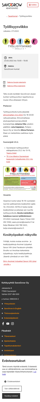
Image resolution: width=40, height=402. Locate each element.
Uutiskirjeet (9, 350)
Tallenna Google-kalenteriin (16, 82)
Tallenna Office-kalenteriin (16, 86)
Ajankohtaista (10, 341)
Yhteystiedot (9, 304)
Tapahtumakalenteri (12, 346)
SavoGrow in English (12, 308)
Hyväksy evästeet (11, 396)
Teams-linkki (11, 153)
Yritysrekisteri (10, 355)
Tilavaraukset (9, 336)
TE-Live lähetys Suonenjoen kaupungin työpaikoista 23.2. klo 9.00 (19, 159)
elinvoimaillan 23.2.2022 (13, 115)
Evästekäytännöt (11, 318)
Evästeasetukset (13, 381)
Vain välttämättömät (11, 389)
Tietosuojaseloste (11, 313)
